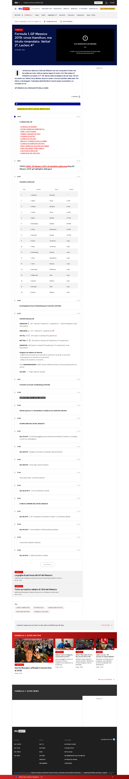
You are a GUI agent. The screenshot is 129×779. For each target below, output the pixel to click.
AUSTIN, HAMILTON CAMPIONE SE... (32, 129)
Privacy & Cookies (53, 772)
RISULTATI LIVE (47, 8)
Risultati (62, 15)
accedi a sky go (106, 739)
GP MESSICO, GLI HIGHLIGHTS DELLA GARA (31, 88)
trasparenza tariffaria (89, 772)
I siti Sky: (16, 740)
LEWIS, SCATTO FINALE (28, 131)
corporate (68, 763)
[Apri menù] (15, 8)
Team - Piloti (91, 15)
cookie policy (69, 748)
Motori (17, 15)
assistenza (98, 772)
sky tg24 (17, 748)
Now (41, 752)
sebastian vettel (55, 607)
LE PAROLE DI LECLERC (28, 139)
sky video (17, 752)
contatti (105, 772)
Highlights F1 (52, 15)
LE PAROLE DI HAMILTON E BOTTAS (32, 143)
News (37, 15)
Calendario (80, 15)
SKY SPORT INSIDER (107, 8)
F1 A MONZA (83, 8)
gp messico (39, 607)
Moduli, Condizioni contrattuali (39, 772)
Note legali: (67, 740)
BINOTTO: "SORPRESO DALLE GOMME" (33, 141)
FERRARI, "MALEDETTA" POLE (30, 134)
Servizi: (41, 740)
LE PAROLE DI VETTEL (27, 136)
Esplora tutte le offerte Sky (33, 2)
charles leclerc (41, 611)
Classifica (71, 15)
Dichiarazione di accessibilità (74, 755)
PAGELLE (66, 8)
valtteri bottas (23, 611)
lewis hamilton (22, 607)
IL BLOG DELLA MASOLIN (29, 151)
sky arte (17, 755)
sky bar (42, 755)
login (112, 2)
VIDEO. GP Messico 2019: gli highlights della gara (46, 166)
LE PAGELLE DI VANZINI (28, 127)
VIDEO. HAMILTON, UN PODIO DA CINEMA (34, 146)
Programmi (43, 763)
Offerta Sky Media (70, 759)
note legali (68, 752)
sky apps (42, 748)
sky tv (41, 744)
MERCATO (74, 8)
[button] (61, 777)
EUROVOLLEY (93, 8)
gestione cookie (70, 744)
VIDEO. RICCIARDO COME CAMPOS (32, 148)
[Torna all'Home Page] (24, 8)
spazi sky (42, 759)
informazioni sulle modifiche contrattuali (70, 772)
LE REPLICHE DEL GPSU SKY (30, 153)
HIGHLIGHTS (58, 8)
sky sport (17, 744)
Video (43, 15)
